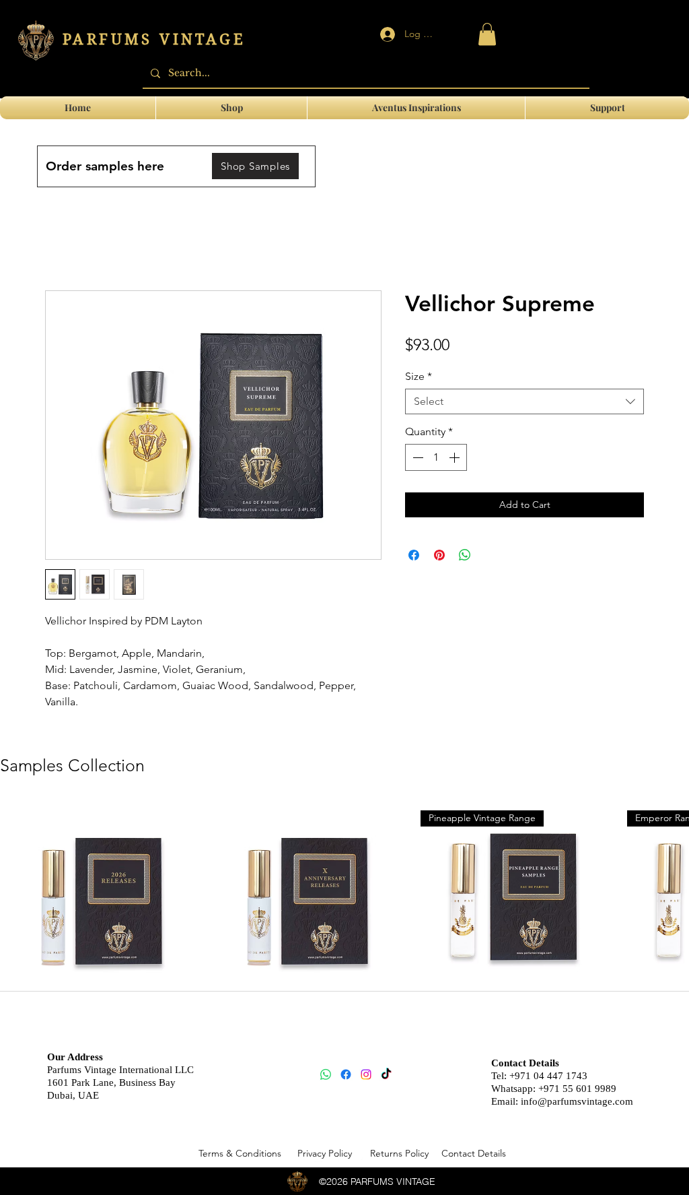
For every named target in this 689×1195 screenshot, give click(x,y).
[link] (487, 34)
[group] (344, 920)
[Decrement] (416, 457)
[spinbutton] (436, 457)
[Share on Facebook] (414, 555)
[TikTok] (386, 1074)
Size (418, 376)
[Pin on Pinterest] (439, 555)
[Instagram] (366, 1074)
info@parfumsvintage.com (577, 1101)
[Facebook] (346, 1074)
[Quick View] (97, 898)
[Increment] (455, 457)
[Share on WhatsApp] (465, 555)
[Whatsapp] (325, 1074)
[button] (607, 107)
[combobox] (524, 401)
